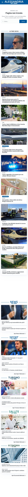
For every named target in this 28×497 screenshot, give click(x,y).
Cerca (23, 21)
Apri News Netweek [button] (19, 333)
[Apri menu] (2, 2)
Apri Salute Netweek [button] (19, 442)
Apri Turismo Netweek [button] (19, 407)
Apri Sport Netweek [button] (19, 374)
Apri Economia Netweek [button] (18, 475)
